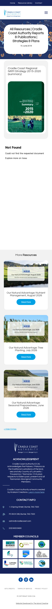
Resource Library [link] (25, 3)
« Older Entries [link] (10, 429)
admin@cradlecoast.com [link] (20, 521)
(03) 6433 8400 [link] (15, 528)
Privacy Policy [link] (41, 589)
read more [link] (26, 302)
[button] (46, 13)
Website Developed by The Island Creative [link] (32, 603)
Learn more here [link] (36, 492)
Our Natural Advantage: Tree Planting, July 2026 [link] (26, 349)
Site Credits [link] (10, 589)
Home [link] (12, 3)
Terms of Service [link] (24, 589)
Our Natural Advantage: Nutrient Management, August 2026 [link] (26, 294)
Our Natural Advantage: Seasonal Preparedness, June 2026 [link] (26, 405)
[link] (26, 273)
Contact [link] (38, 3)
